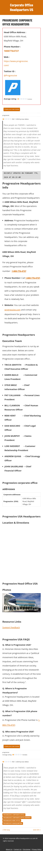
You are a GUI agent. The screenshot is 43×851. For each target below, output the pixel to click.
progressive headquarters (12, 823)
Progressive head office (11, 820)
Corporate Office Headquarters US (21, 7)
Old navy (6, 830)
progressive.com (12, 309)
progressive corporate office (14, 815)
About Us (9, 849)
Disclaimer (26, 849)
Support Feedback (11, 627)
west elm (36, 830)
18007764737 (11, 50)
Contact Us (17, 849)
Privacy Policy (36, 849)
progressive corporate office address (17, 818)
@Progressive (10, 75)
